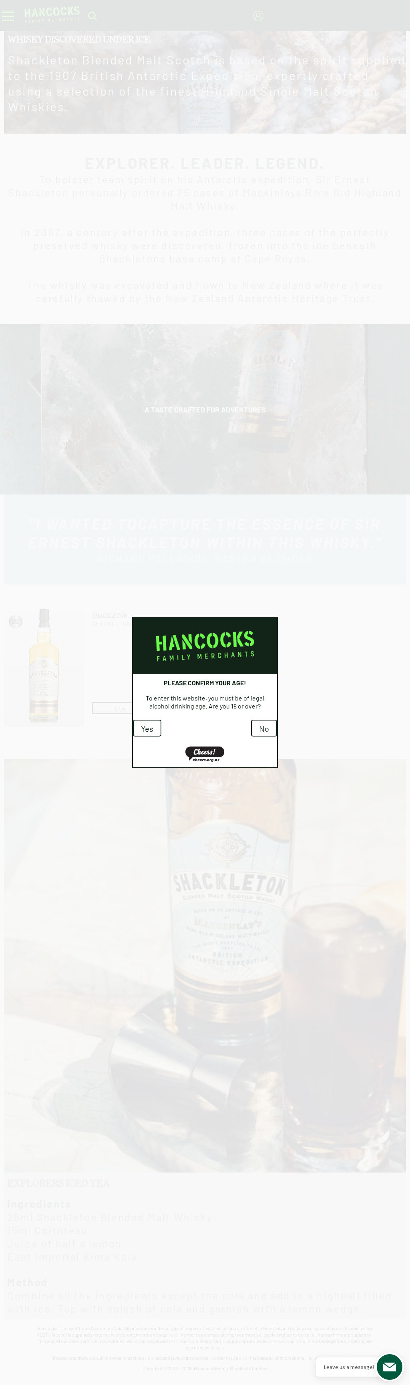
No (264, 728)
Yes (147, 728)
